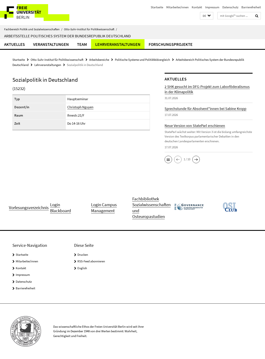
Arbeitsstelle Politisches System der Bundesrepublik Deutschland (67, 35)
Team (82, 44)
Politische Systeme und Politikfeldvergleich (142, 60)
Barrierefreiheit (251, 7)
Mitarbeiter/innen (177, 7)
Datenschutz (230, 7)
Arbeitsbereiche (99, 60)
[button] (206, 16)
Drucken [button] (82, 255)
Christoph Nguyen (80, 107)
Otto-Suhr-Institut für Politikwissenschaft (90, 29)
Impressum (212, 7)
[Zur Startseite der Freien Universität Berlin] (34, 12)
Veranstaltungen (51, 44)
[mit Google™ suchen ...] (257, 15)
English (82, 268)
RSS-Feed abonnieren (91, 261)
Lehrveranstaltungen (117, 44)
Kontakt (197, 7)
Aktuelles (14, 44)
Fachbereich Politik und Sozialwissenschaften (33, 29)
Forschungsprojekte (171, 44)
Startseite (157, 7)
